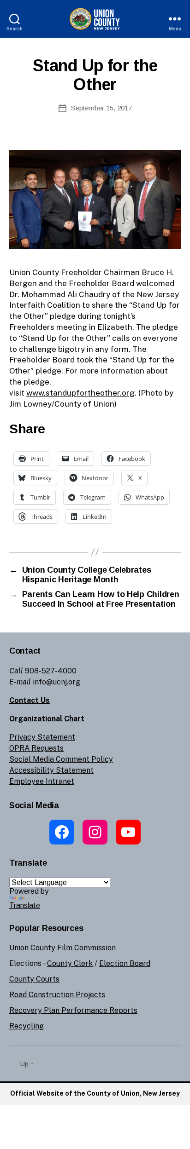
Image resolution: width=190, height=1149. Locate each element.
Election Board (124, 963)
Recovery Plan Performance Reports (73, 1010)
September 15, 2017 (101, 108)
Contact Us (29, 700)
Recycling (26, 1026)
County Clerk (70, 963)
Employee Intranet (41, 781)
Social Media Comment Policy (61, 759)
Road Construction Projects (57, 994)
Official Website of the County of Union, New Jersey (95, 1093)
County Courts (34, 979)
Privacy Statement (42, 737)
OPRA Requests (36, 748)
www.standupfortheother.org (80, 392)
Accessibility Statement (51, 770)
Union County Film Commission (62, 947)
